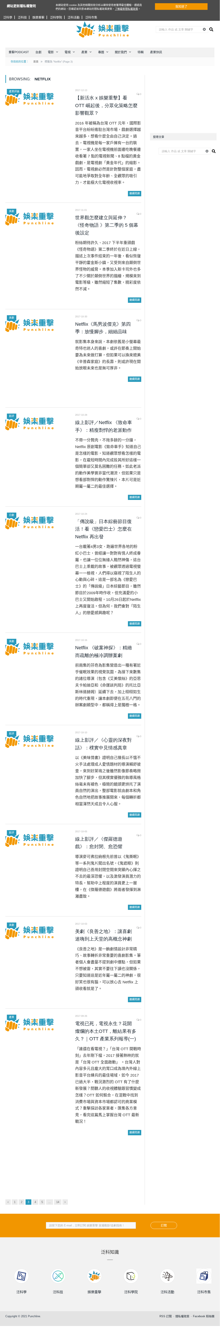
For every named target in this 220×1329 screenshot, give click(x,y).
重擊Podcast (19, 52)
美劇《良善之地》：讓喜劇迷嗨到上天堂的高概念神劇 (103, 935)
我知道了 (181, 6)
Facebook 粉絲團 (203, 1316)
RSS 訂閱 (165, 1316)
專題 (101, 52)
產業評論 (14, 91)
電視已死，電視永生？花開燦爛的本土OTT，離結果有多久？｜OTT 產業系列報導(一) (105, 1031)
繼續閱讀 (134, 193)
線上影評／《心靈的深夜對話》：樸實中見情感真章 (103, 743)
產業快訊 (156, 52)
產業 (84, 52)
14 (57, 1202)
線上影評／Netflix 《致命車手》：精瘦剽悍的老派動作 (103, 426)
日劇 (11, 515)
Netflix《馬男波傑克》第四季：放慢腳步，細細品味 (103, 327)
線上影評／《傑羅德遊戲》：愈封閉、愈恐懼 (98, 842)
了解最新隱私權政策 (126, 9)
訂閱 (164, 1225)
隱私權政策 (182, 1316)
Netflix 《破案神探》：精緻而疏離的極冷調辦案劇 (103, 651)
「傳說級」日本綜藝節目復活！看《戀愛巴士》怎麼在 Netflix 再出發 (103, 529)
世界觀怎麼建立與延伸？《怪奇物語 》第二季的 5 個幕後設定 (106, 225)
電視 (68, 52)
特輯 (141, 52)
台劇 (38, 52)
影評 (11, 416)
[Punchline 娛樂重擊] (103, 29)
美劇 (11, 211)
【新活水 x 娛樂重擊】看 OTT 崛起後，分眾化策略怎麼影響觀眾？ (106, 105)
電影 (51, 52)
